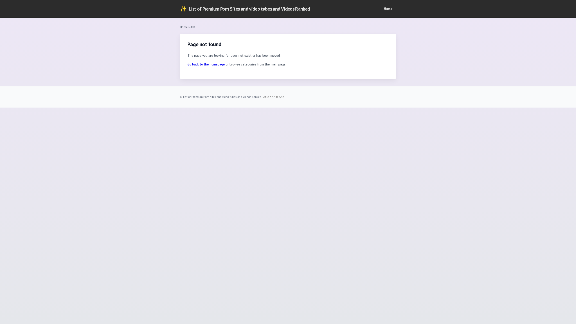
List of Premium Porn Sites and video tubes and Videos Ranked (245, 8)
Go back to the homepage (206, 64)
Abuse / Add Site (273, 97)
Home (388, 9)
